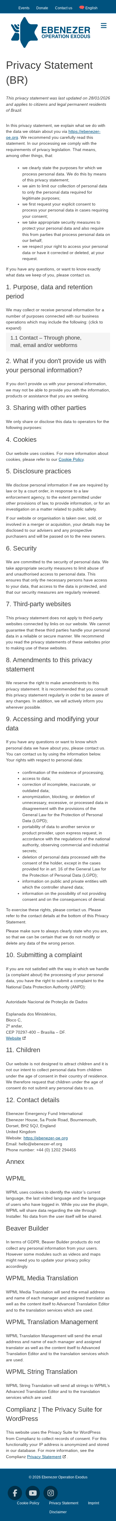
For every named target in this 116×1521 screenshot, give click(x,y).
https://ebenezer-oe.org (45, 1138)
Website (13, 1038)
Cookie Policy (71, 459)
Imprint (93, 1503)
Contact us (63, 8)
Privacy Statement (44, 1456)
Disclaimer (58, 1512)
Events (23, 8)
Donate (42, 8)
